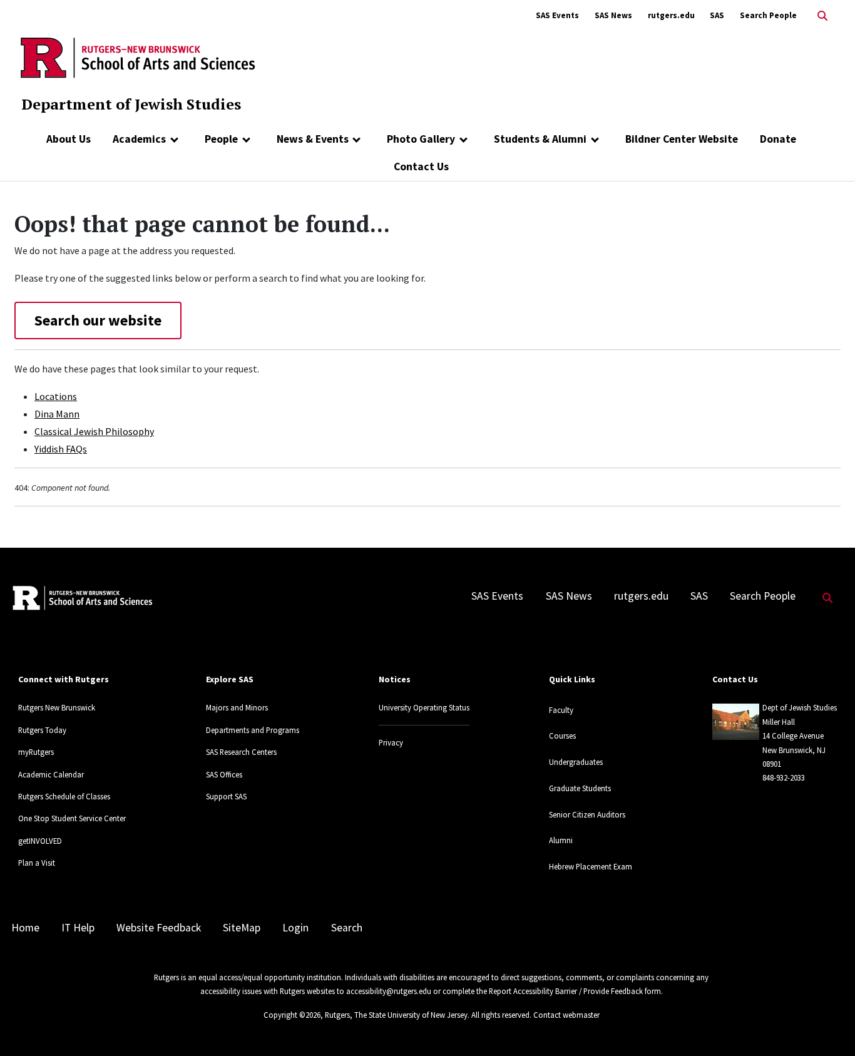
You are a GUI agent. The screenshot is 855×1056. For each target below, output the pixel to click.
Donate (778, 139)
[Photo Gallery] (463, 139)
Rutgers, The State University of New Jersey (396, 1015)
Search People (768, 15)
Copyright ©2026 (292, 1015)
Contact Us (421, 166)
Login (295, 928)
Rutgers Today (42, 730)
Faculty (561, 710)
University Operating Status (424, 707)
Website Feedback (158, 928)
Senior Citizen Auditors (587, 814)
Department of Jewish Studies (131, 104)
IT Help (78, 928)
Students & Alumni (540, 139)
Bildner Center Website (681, 139)
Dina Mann (56, 414)
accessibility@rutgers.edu (388, 991)
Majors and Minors (237, 707)
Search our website (97, 320)
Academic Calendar (51, 774)
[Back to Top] (828, 1025)
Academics (139, 139)
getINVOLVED (40, 841)
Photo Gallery (421, 139)
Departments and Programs (252, 730)
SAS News (613, 15)
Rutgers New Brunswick (56, 707)
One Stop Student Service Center (72, 818)
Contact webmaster (566, 1015)
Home (25, 928)
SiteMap (241, 928)
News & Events (313, 139)
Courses (562, 735)
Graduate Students (580, 788)
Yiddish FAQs (60, 449)
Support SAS (226, 796)
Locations (55, 396)
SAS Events (557, 15)
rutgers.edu (671, 15)
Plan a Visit (36, 863)
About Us (68, 139)
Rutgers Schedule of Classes (64, 796)
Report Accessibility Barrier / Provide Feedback (566, 991)
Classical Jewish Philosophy (94, 431)
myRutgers (36, 752)
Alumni (561, 840)
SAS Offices (224, 774)
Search (346, 928)
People (221, 139)
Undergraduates (576, 762)
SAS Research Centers (241, 752)
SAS (717, 15)
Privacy (391, 742)
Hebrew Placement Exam (590, 866)
